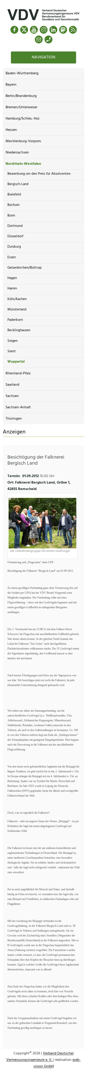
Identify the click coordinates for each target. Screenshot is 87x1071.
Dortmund (15, 226)
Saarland (12, 385)
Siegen (12, 341)
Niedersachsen (17, 153)
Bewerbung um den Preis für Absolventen (39, 174)
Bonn (11, 215)
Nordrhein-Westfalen (23, 164)
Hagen (12, 278)
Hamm (12, 288)
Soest (11, 351)
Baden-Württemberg (22, 73)
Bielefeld (14, 194)
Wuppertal (16, 361)
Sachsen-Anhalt (18, 407)
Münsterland (16, 309)
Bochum (13, 205)
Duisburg (14, 247)
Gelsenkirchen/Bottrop (24, 268)
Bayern (11, 85)
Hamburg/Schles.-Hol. (23, 119)
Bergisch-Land (18, 184)
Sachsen (12, 396)
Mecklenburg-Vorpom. (24, 141)
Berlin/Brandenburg (21, 96)
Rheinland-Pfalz (18, 373)
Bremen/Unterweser (21, 107)
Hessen (11, 130)
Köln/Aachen (17, 299)
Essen (11, 257)
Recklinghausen (18, 330)
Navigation (43, 57)
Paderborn (15, 320)
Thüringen (14, 419)
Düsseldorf (15, 236)
